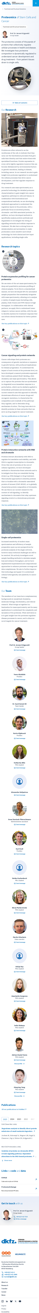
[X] (16, 1301)
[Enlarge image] (13, 261)
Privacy (3, 1309)
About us (4, 1282)
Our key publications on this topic (14, 323)
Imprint (3, 1306)
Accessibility (5, 1312)
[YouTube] (20, 1301)
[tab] (5, 1119)
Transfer (4, 1288)
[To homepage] (13, 3)
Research (4, 1285)
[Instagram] (2, 1301)
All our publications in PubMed (13, 1109)
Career (3, 1292)
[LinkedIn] (7, 1301)
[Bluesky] (11, 1301)
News (3, 1295)
